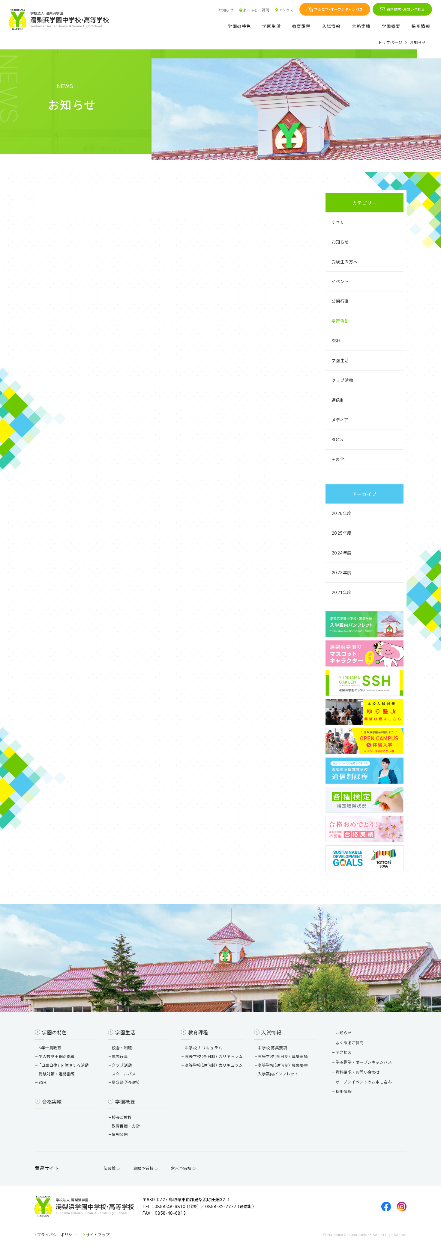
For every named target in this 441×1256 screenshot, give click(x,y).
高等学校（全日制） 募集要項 (283, 1056)
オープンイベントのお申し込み (364, 1082)
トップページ (390, 42)
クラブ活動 (342, 380)
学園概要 (391, 26)
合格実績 (361, 26)
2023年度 (342, 572)
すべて (338, 222)
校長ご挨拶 (122, 1117)
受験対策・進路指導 (56, 1074)
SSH (336, 341)
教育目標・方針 (126, 1126)
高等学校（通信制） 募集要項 (283, 1065)
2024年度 (342, 553)
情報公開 (120, 1134)
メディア (340, 420)
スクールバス (124, 1074)
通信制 (338, 400)
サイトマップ (97, 1234)
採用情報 (421, 26)
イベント (340, 281)
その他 (338, 459)
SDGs (337, 439)
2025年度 (342, 533)
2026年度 (342, 513)
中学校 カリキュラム (203, 1048)
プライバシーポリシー (56, 1234)
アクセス (286, 10)
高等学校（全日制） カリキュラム (214, 1056)
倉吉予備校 (181, 1168)
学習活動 (340, 321)
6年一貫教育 (49, 1048)
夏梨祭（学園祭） (126, 1082)
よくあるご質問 (256, 10)
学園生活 (271, 26)
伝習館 (110, 1168)
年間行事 (120, 1056)
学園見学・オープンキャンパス (338, 9)
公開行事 (340, 301)
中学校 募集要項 (272, 1048)
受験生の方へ (345, 261)
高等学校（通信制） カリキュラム (214, 1065)
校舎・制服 (122, 1048)
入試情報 (331, 26)
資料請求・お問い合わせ (406, 9)
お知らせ (225, 10)
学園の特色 (239, 26)
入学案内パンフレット (278, 1074)
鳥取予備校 (143, 1168)
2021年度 (342, 592)
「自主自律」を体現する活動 (63, 1065)
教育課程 (301, 26)
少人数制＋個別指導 (56, 1056)
